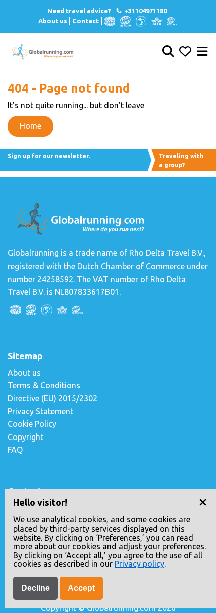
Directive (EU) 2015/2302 (52, 398)
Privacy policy (139, 563)
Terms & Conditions (44, 385)
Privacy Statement (40, 411)
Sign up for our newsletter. (49, 156)
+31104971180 (145, 10)
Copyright (25, 437)
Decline (35, 588)
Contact (85, 20)
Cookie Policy (32, 423)
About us (52, 20)
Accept (81, 588)
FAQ (15, 449)
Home (30, 125)
